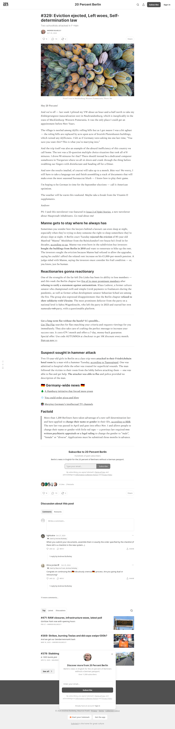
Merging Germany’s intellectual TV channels (69, 404)
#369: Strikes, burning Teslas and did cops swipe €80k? (74, 635)
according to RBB (120, 422)
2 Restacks (70, 484)
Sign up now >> (49, 340)
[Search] (137, 4)
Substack (75, 723)
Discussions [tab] (60, 610)
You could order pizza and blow (62, 398)
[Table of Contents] (3, 364)
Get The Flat (48, 325)
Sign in (167, 4)
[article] (87, 623)
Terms (101, 711)
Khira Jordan (52, 565)
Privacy (94, 711)
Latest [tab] (50, 610)
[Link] (37, 223)
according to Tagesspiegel (104, 362)
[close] (112, 654)
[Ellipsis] (133, 535)
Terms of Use (100, 696)
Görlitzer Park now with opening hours (58, 621)
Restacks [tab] (57, 512)
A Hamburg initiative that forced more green (69, 391)
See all (46, 671)
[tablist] (52, 511)
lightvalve (51, 535)
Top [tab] (43, 610)
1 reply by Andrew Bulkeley (60, 556)
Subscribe (154, 4)
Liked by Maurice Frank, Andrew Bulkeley (63, 568)
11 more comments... (49, 597)
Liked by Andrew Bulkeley (58, 538)
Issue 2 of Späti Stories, (98, 212)
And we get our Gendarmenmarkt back (58, 639)
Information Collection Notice (86, 698)
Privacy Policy (107, 698)
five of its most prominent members (100, 281)
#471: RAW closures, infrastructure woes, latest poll (71, 617)
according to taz (59, 245)
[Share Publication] (143, 4)
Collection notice (112, 711)
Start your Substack (81, 717)
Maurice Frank (58, 660)
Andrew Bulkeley (54, 30)
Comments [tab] (47, 512)
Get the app (100, 717)
